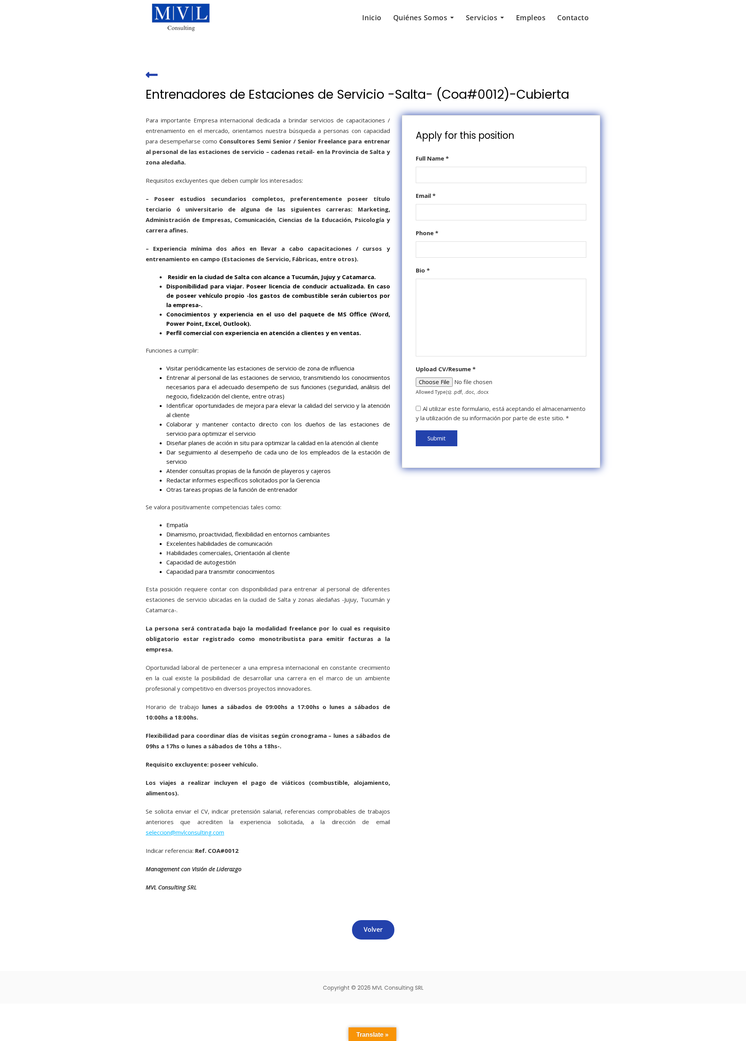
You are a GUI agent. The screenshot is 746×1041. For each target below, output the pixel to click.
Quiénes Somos (420, 17)
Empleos (531, 17)
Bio (423, 270)
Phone (427, 233)
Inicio (372, 17)
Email (426, 195)
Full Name (432, 158)
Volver (373, 929)
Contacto (573, 17)
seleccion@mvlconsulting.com (185, 832)
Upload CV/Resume (446, 369)
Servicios (482, 17)
